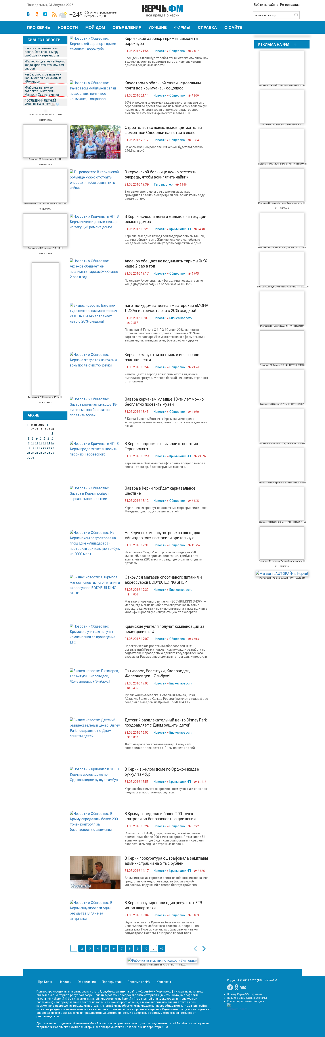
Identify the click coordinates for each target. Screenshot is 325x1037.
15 (52, 443)
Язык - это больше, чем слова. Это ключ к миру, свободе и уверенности (42, 52)
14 (48, 443)
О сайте (233, 27)
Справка (207, 27)
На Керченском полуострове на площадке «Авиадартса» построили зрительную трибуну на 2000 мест (163, 537)
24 (32, 452)
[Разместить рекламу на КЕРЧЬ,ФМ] (295, 44)
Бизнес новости (181, 318)
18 (36, 448)
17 (32, 448)
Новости (68, 27)
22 (52, 448)
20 (44, 448)
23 (28, 452)
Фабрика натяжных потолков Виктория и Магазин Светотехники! (42, 91)
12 (40, 443)
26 (40, 452)
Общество (177, 51)
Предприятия (112, 982)
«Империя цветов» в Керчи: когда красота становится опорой (45, 65)
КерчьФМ (271, 980)
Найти (296, 14)
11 (36, 443)
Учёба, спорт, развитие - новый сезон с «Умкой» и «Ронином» (43, 78)
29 (52, 452)
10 (32, 443)
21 (48, 448)
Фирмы (182, 27)
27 (44, 452)
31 (32, 457)
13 (44, 443)
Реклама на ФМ (139, 982)
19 (40, 448)
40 (161, 948)
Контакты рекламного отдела (245, 1001)
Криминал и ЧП (180, 229)
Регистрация (290, 5)
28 (48, 452)
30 (28, 457)
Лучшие (158, 27)
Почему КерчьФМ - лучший (244, 994)
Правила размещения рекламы (247, 997)
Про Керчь (38, 27)
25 (36, 452)
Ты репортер (163, 184)
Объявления (127, 27)
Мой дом (95, 27)
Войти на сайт (264, 5)
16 (28, 448)
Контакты (164, 982)
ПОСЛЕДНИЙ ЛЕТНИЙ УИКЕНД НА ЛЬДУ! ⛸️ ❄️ (42, 102)
